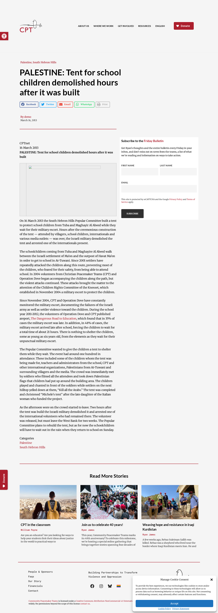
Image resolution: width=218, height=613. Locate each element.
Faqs (31, 576)
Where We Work (103, 26)
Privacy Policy (175, 199)
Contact (33, 590)
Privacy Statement (180, 608)
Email (124, 182)
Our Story (34, 581)
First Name (127, 165)
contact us (85, 603)
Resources (144, 26)
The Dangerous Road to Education (53, 318)
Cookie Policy (164, 608)
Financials (35, 585)
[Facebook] (92, 586)
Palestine (26, 62)
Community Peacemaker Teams (43, 601)
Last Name (166, 165)
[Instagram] (101, 586)
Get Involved (126, 26)
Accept (174, 603)
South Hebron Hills (44, 62)
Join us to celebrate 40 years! (102, 525)
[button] (211, 579)
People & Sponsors (40, 571)
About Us (83, 26)
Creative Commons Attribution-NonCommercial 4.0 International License (109, 601)
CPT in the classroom (35, 525)
